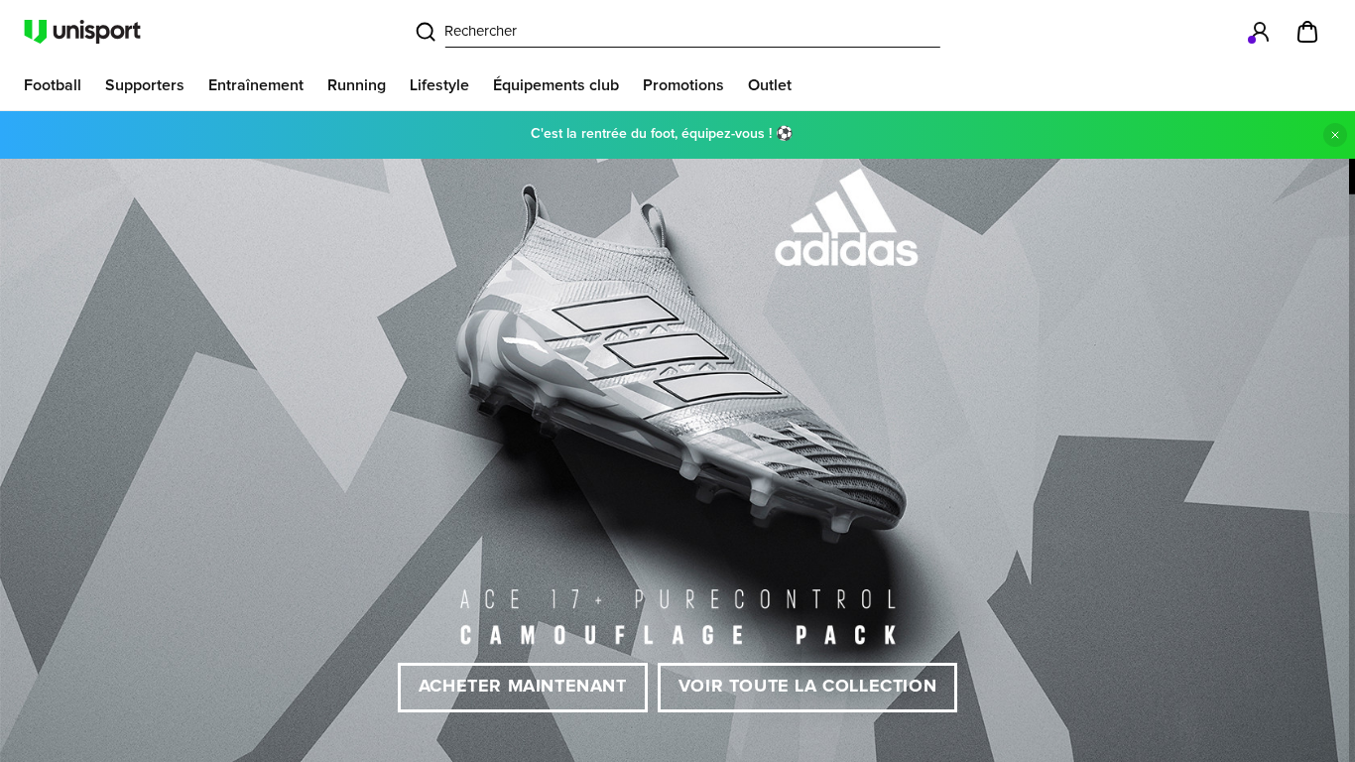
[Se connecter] (1260, 32)
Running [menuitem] (356, 85)
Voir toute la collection (807, 687)
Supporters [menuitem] (145, 85)
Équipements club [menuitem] (556, 85)
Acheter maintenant (523, 687)
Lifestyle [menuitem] (439, 85)
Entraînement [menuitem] (256, 85)
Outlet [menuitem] (770, 85)
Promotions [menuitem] (683, 85)
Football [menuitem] (52, 85)
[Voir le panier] (1307, 32)
